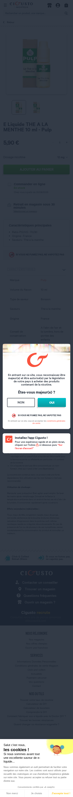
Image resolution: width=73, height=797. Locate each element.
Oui (51, 402)
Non (21, 402)
